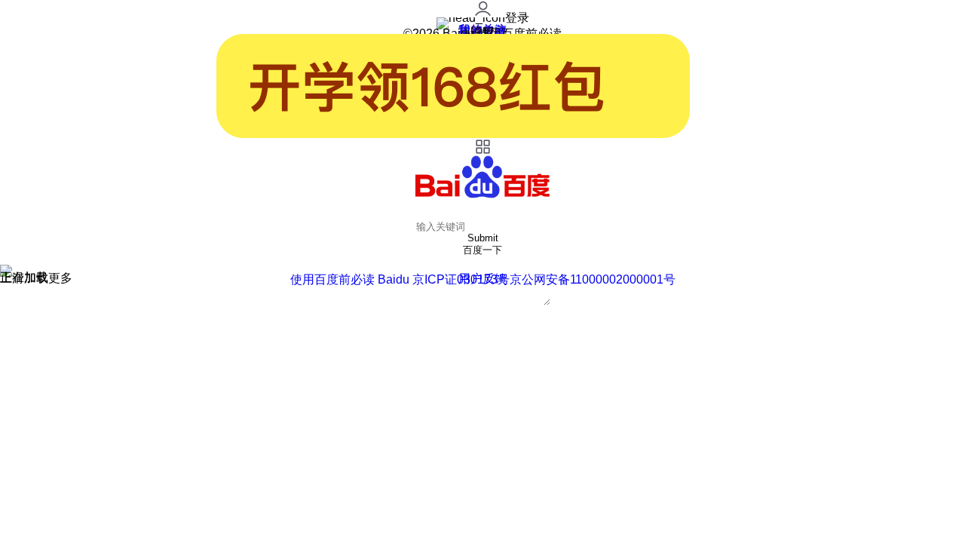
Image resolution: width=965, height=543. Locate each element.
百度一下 (482, 250)
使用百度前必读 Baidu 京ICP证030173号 (400, 279)
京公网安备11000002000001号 (593, 279)
